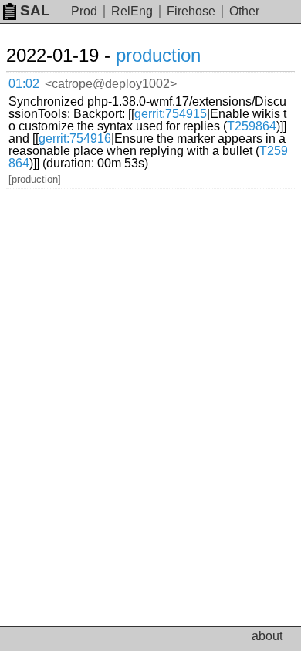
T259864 (251, 126)
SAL (35, 10)
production (158, 55)
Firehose (191, 11)
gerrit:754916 (75, 138)
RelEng (132, 11)
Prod (84, 11)
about (267, 636)
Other (244, 11)
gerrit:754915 (170, 113)
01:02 (23, 83)
